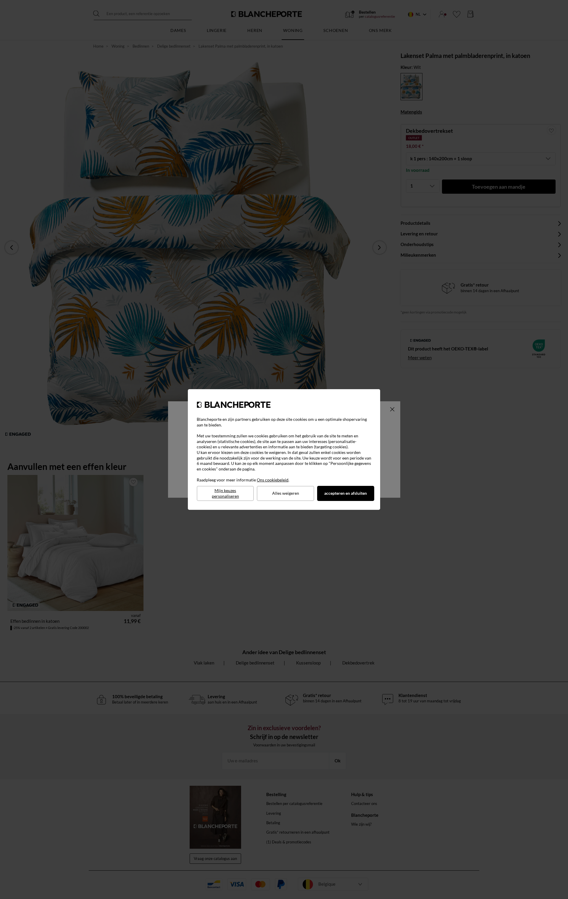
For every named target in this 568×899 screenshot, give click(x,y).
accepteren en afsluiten (345, 493)
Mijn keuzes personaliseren (225, 493)
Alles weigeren (285, 493)
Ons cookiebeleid (272, 479)
